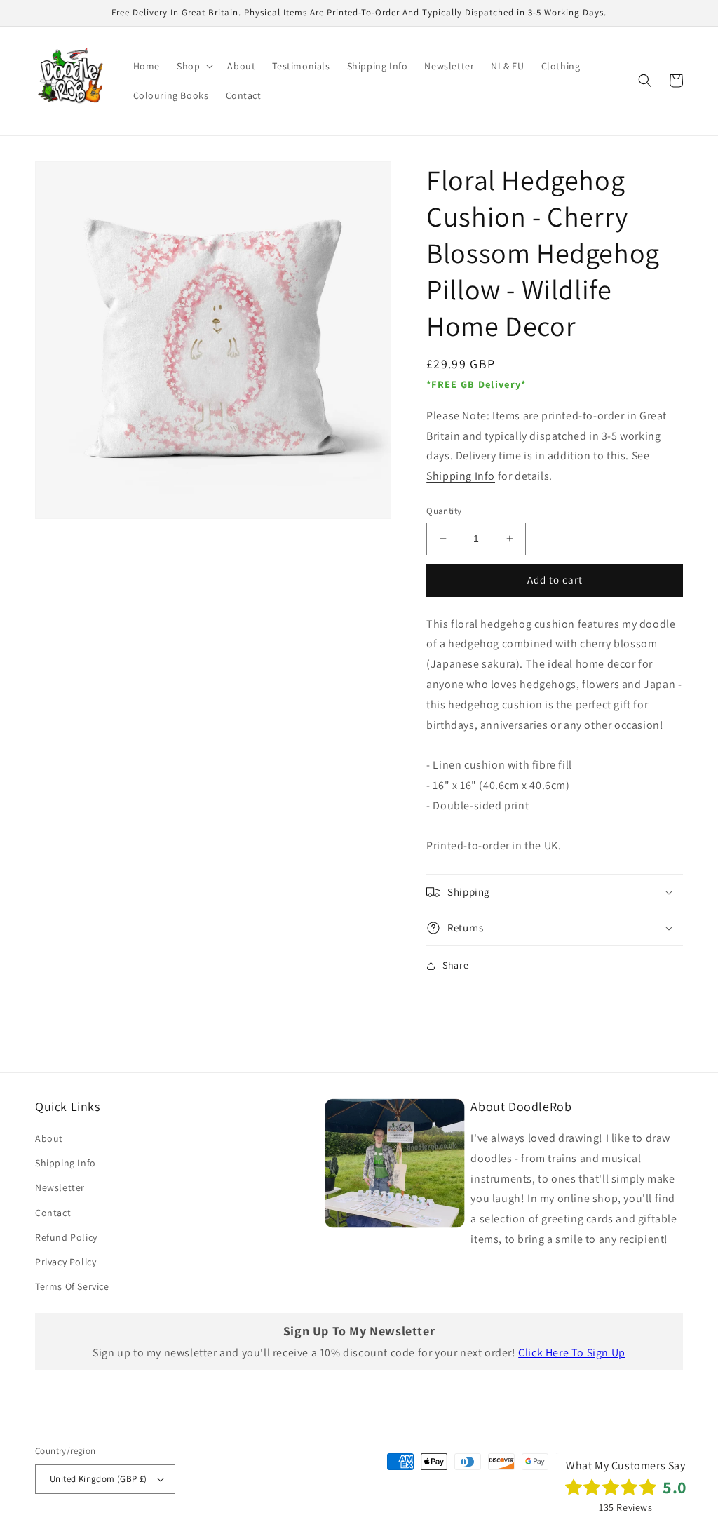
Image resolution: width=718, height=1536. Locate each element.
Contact (53, 1212)
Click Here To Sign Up (571, 1352)
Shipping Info (460, 476)
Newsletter (60, 1187)
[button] (193, 66)
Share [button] (455, 965)
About (49, 1138)
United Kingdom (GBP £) (98, 1479)
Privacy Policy (65, 1261)
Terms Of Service (72, 1286)
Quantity (443, 511)
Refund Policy (66, 1237)
